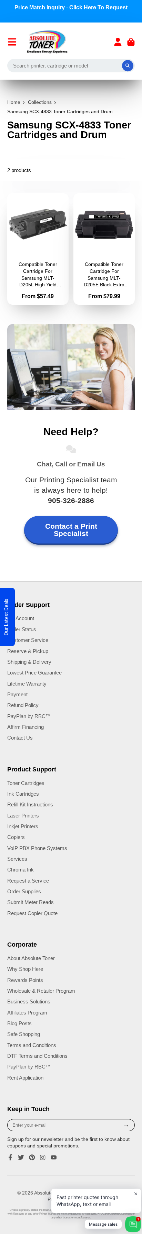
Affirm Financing (25, 727)
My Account (20, 618)
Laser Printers (23, 816)
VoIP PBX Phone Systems (37, 848)
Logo (47, 42)
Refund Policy (23, 705)
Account (118, 42)
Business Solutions (28, 1001)
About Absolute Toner (31, 958)
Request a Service (28, 881)
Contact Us (20, 738)
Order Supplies (24, 891)
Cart (131, 42)
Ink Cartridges (23, 794)
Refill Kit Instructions (30, 804)
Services (17, 859)
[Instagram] (43, 1157)
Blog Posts (19, 1023)
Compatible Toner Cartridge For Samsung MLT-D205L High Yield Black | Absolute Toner (38, 249)
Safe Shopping (23, 1034)
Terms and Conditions (31, 1045)
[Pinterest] (32, 1157)
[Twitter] (21, 1157)
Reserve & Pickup (27, 651)
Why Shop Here (25, 969)
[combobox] (71, 66)
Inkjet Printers (22, 826)
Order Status (21, 629)
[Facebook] (10, 1157)
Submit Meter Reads (30, 902)
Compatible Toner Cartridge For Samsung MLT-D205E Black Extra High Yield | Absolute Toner (104, 249)
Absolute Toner (50, 1193)
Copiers (16, 837)
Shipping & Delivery (29, 662)
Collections (40, 102)
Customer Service (27, 640)
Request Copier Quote (32, 913)
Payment (17, 694)
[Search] (128, 66)
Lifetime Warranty (27, 684)
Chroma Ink (20, 870)
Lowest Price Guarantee (34, 673)
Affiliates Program (27, 1013)
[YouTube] (54, 1157)
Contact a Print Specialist (71, 530)
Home (13, 102)
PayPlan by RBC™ (29, 716)
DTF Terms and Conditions (37, 1056)
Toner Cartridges (25, 783)
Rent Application (25, 1078)
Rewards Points (25, 980)
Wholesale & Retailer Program (41, 991)
